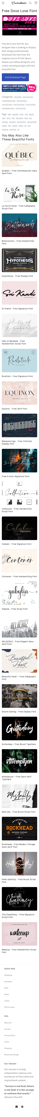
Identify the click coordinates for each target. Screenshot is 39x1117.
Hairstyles (8, 981)
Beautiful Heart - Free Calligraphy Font (19, 677)
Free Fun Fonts (30, 105)
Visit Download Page (15, 77)
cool (26, 114)
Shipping (8, 1048)
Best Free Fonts (28, 97)
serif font (5, 130)
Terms (6, 1042)
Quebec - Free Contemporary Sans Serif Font (19, 171)
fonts (26, 118)
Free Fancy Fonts (19, 105)
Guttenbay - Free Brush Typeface (19, 744)
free (30, 118)
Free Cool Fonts (22, 101)
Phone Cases (9, 1007)
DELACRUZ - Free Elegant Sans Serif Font (17, 642)
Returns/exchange (11, 1054)
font (13, 118)
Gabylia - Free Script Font (15, 609)
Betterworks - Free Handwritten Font (18, 242)
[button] (3, 3)
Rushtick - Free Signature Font (17, 376)
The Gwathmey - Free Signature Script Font (18, 915)
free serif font (21, 122)
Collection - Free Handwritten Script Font (17, 510)
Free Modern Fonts (8, 108)
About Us (8, 1023)
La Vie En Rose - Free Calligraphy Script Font (18, 207)
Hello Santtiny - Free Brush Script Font (19, 880)
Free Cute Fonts (7, 105)
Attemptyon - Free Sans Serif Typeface (16, 777)
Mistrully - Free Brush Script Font (18, 812)
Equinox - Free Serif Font (14, 408)
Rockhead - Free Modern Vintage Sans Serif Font (18, 845)
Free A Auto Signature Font (15, 476)
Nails (6, 988)
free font (5, 122)
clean (21, 114)
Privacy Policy (9, 1035)
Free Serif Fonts (21, 108)
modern (14, 126)
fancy (9, 118)
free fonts (12, 122)
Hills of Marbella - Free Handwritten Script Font (14, 342)
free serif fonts (32, 122)
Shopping (8, 975)
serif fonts (13, 130)
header (4, 126)
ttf (18, 130)
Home (6, 994)
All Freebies (18, 97)
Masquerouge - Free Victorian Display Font (17, 442)
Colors (6, 1001)
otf (25, 126)
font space (19, 118)
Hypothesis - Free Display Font (17, 276)
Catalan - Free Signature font (16, 544)
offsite (21, 126)
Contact (7, 1029)
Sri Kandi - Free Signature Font (17, 308)
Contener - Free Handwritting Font (19, 576)
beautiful (15, 114)
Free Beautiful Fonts (8, 101)
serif (29, 126)
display (31, 114)
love (9, 126)
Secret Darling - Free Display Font (19, 711)
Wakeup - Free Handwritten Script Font (19, 950)
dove (3, 118)
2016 (9, 114)
